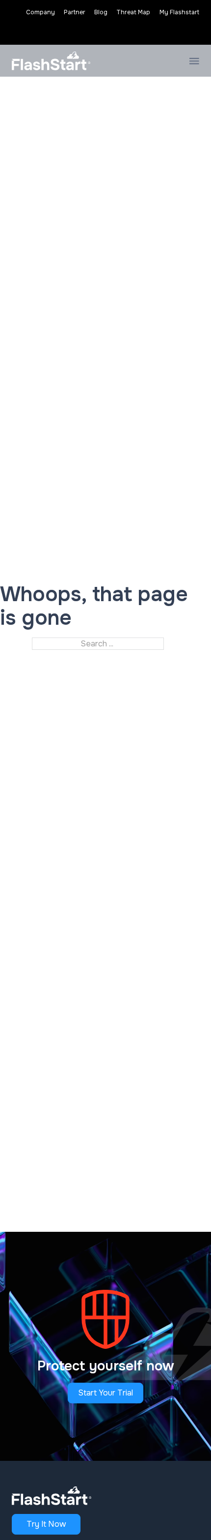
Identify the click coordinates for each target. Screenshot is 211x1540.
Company (40, 12)
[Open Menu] (194, 61)
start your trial (105, 1393)
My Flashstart (179, 12)
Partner (74, 12)
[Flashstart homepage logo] (51, 61)
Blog (100, 12)
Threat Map (133, 12)
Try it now (46, 1524)
